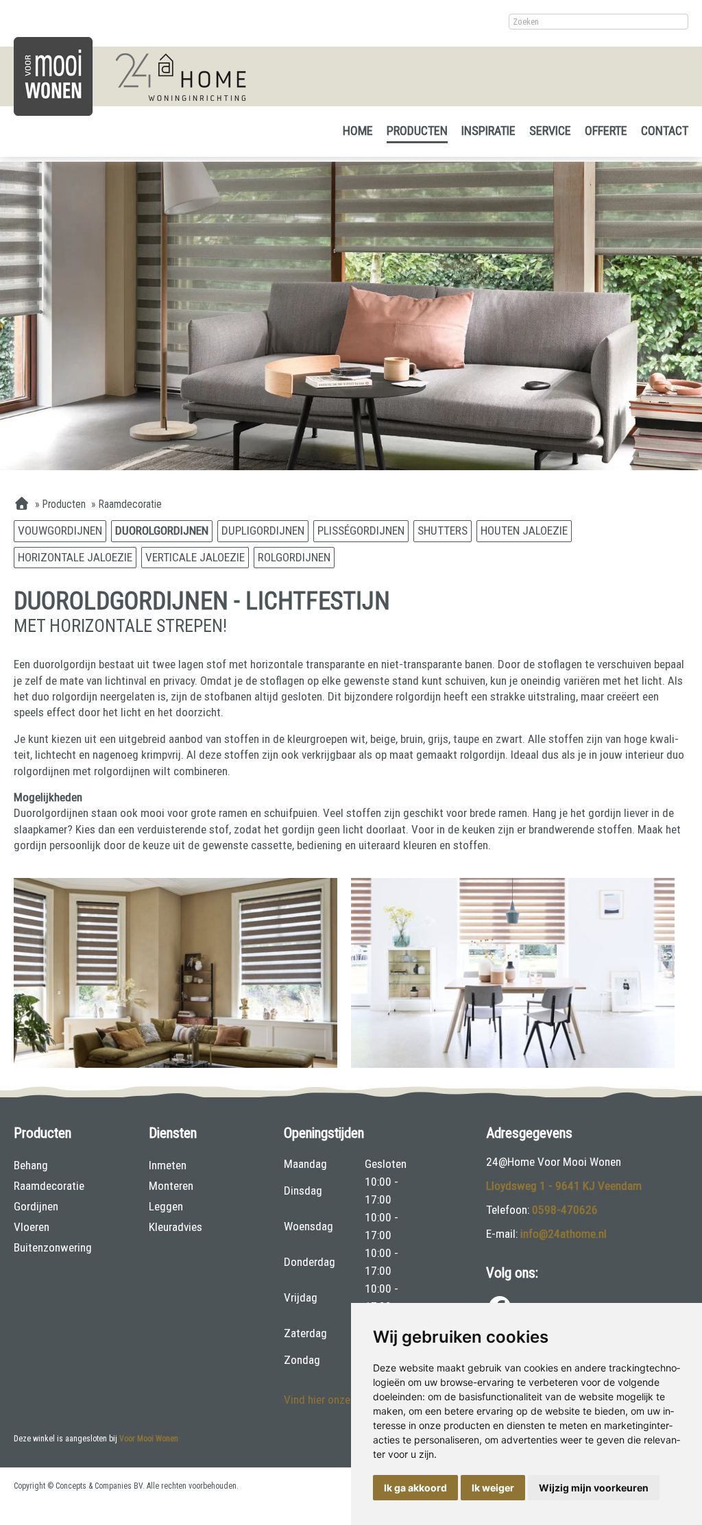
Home (358, 130)
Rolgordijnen (294, 557)
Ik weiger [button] (493, 1487)
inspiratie (488, 130)
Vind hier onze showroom (343, 1399)
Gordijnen (36, 1206)
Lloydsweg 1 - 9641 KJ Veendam (564, 1186)
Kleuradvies (175, 1227)
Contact (664, 130)
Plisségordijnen (360, 530)
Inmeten (167, 1165)
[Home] (21, 504)
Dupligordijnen (262, 530)
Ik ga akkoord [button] (415, 1487)
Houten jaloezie (524, 530)
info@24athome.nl (563, 1234)
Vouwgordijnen (60, 530)
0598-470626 (565, 1210)
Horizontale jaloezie (75, 557)
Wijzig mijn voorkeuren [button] (594, 1487)
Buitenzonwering (53, 1247)
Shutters (442, 530)
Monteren (171, 1186)
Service (550, 130)
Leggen (166, 1206)
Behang (31, 1165)
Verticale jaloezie (195, 557)
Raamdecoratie (49, 1186)
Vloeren (31, 1227)
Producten (417, 130)
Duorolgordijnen (161, 530)
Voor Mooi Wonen (148, 1438)
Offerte (606, 130)
